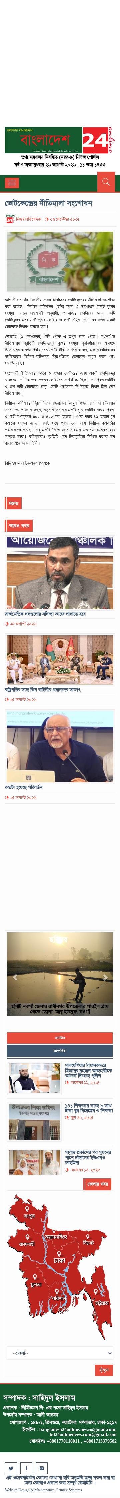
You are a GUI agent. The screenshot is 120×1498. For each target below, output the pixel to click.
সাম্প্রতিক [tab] (60, 1051)
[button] (15, 974)
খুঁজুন (104, 1370)
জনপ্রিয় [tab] (60, 1038)
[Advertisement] (60, 67)
